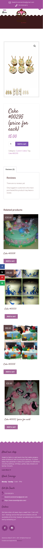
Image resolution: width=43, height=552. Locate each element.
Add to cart (21, 144)
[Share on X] (2, 272)
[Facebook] (5, 528)
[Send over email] (2, 283)
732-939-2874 (23, 5)
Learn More (6, 470)
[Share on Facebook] (2, 266)
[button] (35, 46)
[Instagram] (12, 528)
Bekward (19, 540)
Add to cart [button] (10, 261)
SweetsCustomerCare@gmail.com (23, 2)
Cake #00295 (13, 153)
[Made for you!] (21, 15)
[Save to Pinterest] (2, 277)
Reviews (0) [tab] (10, 169)
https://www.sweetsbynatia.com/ (15, 500)
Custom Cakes (21, 151)
